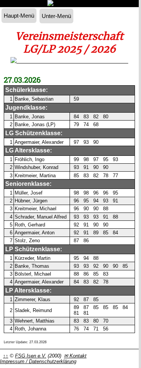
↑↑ (5, 356)
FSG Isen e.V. (30, 356)
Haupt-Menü (19, 15)
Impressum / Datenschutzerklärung (38, 361)
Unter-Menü (56, 16)
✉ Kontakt (75, 356)
